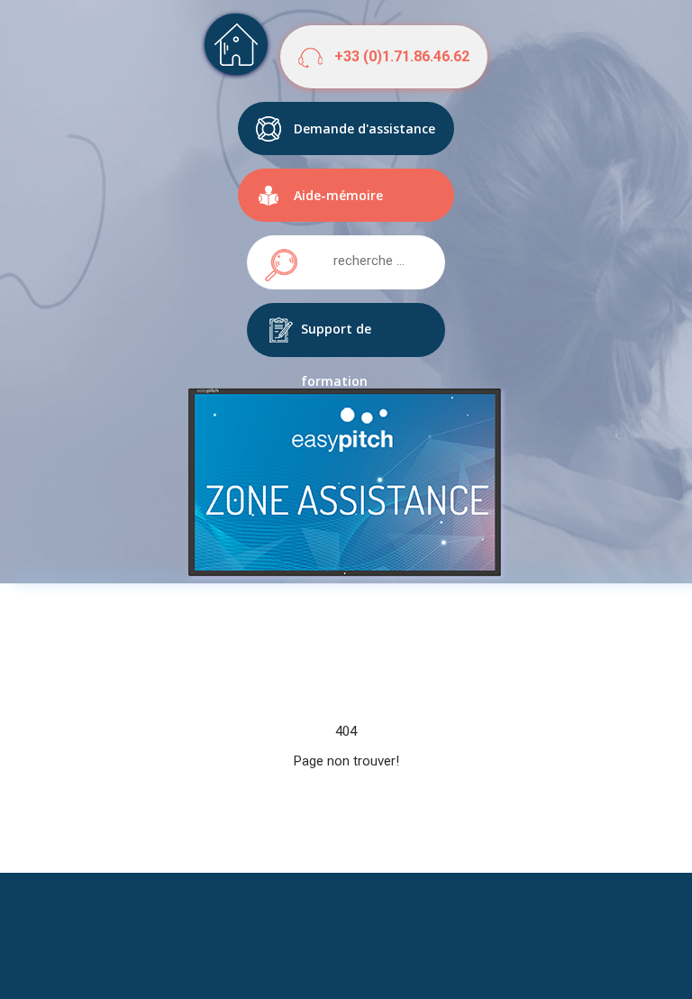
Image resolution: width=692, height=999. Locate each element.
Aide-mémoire (338, 195)
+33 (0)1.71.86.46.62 (401, 56)
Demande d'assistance (364, 128)
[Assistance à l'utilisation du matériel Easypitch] (236, 44)
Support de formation (336, 338)
